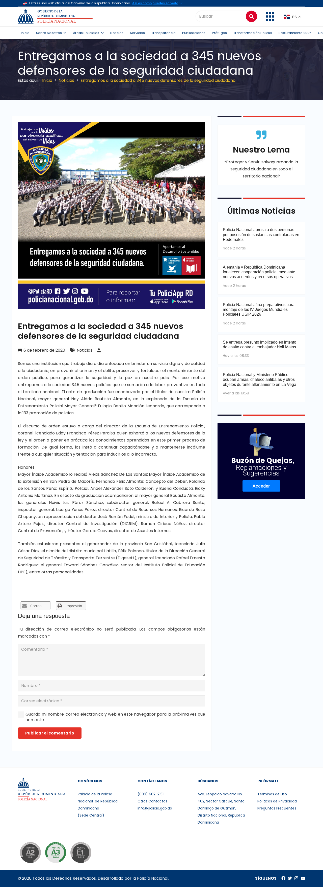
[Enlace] (56, 16)
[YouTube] (303, 878)
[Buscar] (251, 16)
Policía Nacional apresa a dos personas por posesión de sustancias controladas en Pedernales (261, 234)
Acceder (261, 486)
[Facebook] (283, 878)
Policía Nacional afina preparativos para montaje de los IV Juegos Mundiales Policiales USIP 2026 (258, 309)
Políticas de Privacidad (277, 801)
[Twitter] (290, 878)
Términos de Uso (272, 794)
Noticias (84, 350)
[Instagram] (296, 878)
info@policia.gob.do (155, 808)
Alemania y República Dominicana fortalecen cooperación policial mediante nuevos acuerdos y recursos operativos (259, 272)
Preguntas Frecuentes (276, 808)
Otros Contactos (152, 801)
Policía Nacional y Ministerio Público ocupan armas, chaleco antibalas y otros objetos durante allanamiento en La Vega (259, 379)
